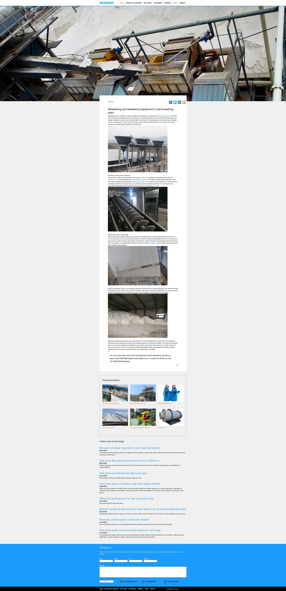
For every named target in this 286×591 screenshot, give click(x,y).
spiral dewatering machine (139, 179)
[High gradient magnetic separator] (143, 417)
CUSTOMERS (158, 3)
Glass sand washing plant (137, 403)
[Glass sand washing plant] (143, 393)
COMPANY (167, 3)
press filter (153, 243)
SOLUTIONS (147, 3)
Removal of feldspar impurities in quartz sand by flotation (129, 447)
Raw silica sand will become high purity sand (123, 473)
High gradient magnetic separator (140, 427)
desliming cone (112, 179)
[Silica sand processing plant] (115, 393)
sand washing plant (164, 116)
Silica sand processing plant (110, 403)
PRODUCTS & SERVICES (134, 3)
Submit (106, 581)
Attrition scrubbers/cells (165, 403)
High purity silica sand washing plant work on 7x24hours (129, 460)
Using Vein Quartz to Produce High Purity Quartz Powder (129, 483)
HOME (121, 3)
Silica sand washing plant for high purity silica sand (126, 498)
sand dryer (156, 186)
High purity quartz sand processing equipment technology (130, 530)
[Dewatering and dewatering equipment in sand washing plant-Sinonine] (106, 3)
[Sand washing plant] (115, 417)
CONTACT (182, 3)
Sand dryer (161, 427)
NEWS (175, 3)
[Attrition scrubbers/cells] (171, 393)
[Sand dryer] (171, 417)
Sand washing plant (108, 427)
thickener (168, 239)
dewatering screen (139, 182)
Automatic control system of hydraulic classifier (124, 519)
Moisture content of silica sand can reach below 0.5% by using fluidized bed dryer (142, 509)
